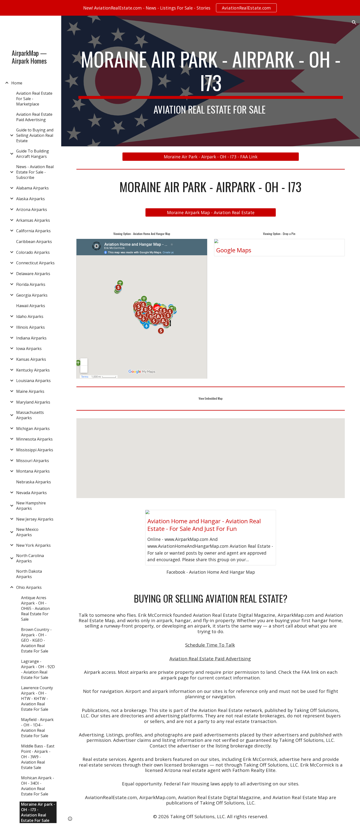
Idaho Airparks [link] (29, 316)
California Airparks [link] (33, 230)
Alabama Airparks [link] (32, 188)
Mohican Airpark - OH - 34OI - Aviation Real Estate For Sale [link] (37, 786)
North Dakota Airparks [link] (29, 574)
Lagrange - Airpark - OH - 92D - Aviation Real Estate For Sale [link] (38, 669)
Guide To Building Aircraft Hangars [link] (32, 153)
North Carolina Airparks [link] (30, 558)
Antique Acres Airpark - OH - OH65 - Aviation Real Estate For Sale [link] (35, 608)
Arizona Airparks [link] (31, 209)
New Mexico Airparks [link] (27, 532)
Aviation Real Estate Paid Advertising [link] (34, 117)
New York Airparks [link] (33, 545)
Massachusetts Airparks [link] (30, 415)
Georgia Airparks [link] (32, 295)
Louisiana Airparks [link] (33, 380)
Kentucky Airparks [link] (33, 370)
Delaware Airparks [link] (33, 273)
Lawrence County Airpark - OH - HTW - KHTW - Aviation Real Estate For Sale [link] (37, 698)
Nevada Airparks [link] (31, 492)
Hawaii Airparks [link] (30, 305)
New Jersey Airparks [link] (34, 519)
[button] (354, 22)
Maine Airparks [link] (30, 391)
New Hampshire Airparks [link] (31, 505)
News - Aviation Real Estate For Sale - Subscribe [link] (35, 172)
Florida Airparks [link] (30, 284)
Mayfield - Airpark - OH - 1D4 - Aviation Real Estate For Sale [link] (37, 727)
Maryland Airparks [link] (33, 402)
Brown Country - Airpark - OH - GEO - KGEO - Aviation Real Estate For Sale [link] (36, 640)
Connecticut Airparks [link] (35, 263)
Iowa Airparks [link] (29, 348)
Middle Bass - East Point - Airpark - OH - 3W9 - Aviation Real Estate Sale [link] (37, 756)
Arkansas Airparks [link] (33, 220)
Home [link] (16, 83)
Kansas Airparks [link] (31, 359)
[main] (210, 81)
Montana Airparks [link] (33, 471)
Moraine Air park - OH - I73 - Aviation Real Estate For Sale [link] (38, 812)
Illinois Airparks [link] (30, 327)
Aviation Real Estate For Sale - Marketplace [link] (34, 99)
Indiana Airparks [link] (31, 338)
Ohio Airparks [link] (29, 587)
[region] (180, 8)
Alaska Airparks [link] (30, 198)
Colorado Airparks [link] (33, 252)
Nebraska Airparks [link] (33, 482)
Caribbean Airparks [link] (34, 241)
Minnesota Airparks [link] (34, 439)
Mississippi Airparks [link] (34, 450)
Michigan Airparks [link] (33, 428)
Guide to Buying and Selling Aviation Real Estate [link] (34, 135)
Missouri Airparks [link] (32, 460)
